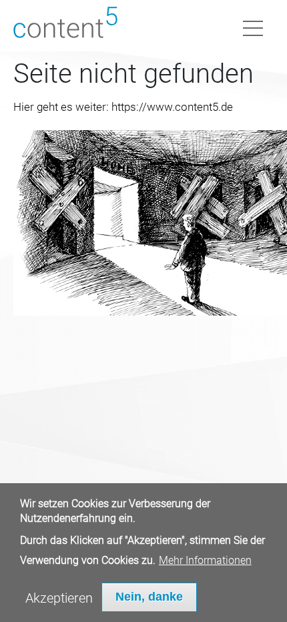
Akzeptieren (59, 598)
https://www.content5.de (172, 106)
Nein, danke (149, 596)
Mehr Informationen (205, 560)
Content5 (65, 26)
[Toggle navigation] (253, 26)
